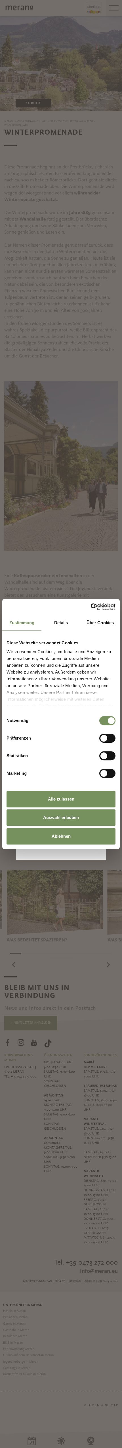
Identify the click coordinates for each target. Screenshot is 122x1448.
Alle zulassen (61, 799)
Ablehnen (61, 836)
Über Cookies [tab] (100, 622)
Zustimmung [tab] (22, 622)
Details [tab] (61, 622)
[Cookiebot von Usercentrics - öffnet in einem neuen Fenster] (90, 607)
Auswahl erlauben (61, 817)
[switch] (107, 738)
